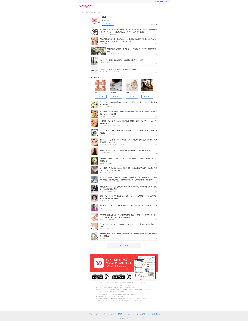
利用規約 (119, 314)
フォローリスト (95, 12)
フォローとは (84, 12)
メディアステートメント (131, 314)
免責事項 (142, 314)
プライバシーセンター (109, 314)
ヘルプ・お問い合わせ (153, 314)
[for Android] (118, 277)
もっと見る (124, 245)
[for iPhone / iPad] (97, 277)
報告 (156, 34)
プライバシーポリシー (94, 314)
